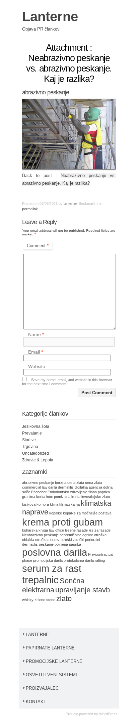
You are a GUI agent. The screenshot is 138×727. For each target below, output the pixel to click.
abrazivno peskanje (38, 483)
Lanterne (50, 16)
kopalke (55, 513)
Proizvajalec (42, 688)
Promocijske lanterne (54, 661)
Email (35, 352)
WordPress (108, 714)
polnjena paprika (68, 544)
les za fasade (100, 530)
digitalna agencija (88, 487)
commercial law (34, 487)
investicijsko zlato (95, 497)
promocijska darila (48, 560)
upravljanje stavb (82, 590)
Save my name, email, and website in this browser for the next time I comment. (67, 382)
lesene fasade (76, 530)
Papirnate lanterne (50, 647)
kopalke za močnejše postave (87, 513)
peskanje (46, 544)
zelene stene (44, 600)
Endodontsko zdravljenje (67, 492)
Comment (38, 245)
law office (56, 530)
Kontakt (36, 701)
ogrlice (87, 535)
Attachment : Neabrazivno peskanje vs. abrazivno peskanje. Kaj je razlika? (69, 63)
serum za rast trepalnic (51, 574)
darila (52, 487)
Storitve (29, 440)
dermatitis (66, 487)
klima (54, 504)
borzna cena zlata (69, 483)
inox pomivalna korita (63, 497)
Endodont (39, 492)
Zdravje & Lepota (37, 460)
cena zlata (93, 483)
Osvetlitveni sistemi (51, 674)
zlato (64, 598)
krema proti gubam (62, 522)
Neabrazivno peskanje (40, 535)
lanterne (70, 203)
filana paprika (99, 492)
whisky (27, 600)
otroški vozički (72, 540)
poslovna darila (54, 552)
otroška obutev (47, 540)
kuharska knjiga (35, 530)
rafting (100, 560)
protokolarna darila (79, 560)
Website (36, 366)
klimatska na (69, 504)
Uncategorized (35, 453)
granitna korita (33, 497)
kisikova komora (35, 504)
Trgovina (30, 446)
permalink (30, 209)
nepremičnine (70, 535)
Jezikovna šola (35, 426)
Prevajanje (32, 433)
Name (36, 334)
